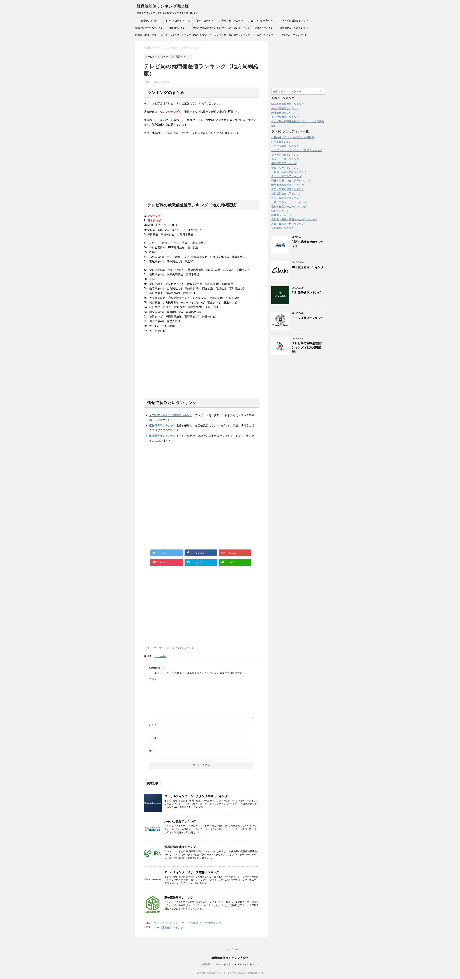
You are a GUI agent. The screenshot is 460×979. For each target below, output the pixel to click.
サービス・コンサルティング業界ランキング (236, 28)
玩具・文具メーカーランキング (289, 202)
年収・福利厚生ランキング (236, 20)
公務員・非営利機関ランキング (289, 172)
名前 (152, 724)
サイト (153, 750)
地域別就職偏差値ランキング (207, 28)
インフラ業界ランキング (285, 146)
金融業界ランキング (264, 27)
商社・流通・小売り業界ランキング (291, 180)
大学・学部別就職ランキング (294, 21)
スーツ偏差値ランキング (168, 927)
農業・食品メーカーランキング (289, 223)
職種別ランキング (178, 27)
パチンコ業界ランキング (180, 821)
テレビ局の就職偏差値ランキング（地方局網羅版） (308, 347)
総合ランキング (149, 20)
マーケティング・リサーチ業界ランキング (191, 872)
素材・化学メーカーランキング (207, 36)
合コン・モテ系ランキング (265, 20)
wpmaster (160, 656)
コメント (154, 679)
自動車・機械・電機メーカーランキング (149, 36)
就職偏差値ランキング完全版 (163, 6)
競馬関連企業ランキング (180, 846)
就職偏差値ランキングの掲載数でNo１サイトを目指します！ (230, 964)
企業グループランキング (294, 35)
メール (153, 737)
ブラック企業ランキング (207, 20)
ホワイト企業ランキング (178, 20)
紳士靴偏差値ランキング (285, 108)
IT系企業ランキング (282, 141)
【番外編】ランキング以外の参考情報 (292, 137)
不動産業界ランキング (283, 163)
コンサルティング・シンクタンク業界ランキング (196, 796)
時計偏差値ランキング (283, 112)
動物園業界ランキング (178, 897)
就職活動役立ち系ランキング (149, 28)
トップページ (232, 949)
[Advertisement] (174, 170)
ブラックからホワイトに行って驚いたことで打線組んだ (187, 923)
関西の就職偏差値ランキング (287, 104)
